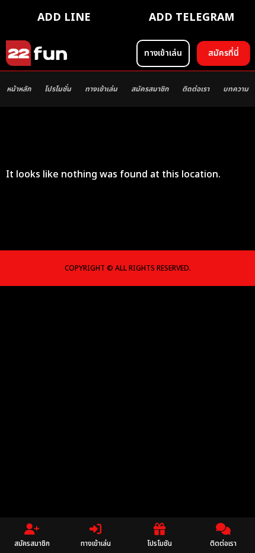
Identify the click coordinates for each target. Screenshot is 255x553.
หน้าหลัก (19, 89)
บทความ (235, 89)
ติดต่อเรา (195, 89)
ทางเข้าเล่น (101, 89)
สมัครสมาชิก (149, 89)
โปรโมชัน (159, 543)
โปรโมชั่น (57, 89)
